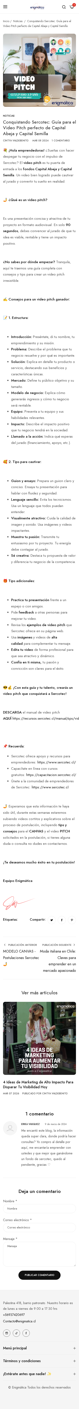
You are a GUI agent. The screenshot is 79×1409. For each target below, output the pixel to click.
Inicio (6, 21)
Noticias (17, 21)
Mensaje (10, 1239)
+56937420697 (14, 1314)
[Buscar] (64, 7)
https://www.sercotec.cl (50, 787)
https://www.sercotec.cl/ (56, 762)
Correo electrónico (17, 1220)
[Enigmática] (39, 6)
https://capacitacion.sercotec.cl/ (51, 774)
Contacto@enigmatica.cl (19, 1321)
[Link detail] (6, 1333)
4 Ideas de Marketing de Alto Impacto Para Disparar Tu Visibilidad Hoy (38, 1084)
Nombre (10, 1201)
